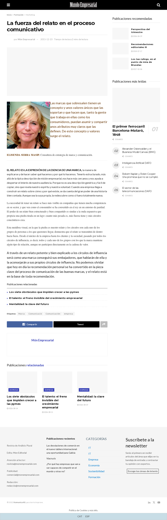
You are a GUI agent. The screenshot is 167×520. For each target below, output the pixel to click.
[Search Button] (158, 5)
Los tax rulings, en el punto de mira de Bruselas (143, 62)
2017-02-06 (137, 69)
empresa (68, 313)
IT (89, 447)
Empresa (14, 390)
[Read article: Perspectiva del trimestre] (120, 33)
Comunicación (53, 313)
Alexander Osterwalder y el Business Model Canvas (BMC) (138, 150)
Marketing (30, 15)
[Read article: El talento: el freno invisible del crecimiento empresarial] (57, 382)
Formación (18, 15)
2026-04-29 (137, 36)
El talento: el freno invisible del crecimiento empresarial (45, 298)
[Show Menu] (8, 5)
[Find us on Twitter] (154, 502)
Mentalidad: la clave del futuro (29, 304)
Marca (21, 313)
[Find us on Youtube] (159, 502)
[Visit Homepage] (83, 5)
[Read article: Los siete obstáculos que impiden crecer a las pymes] (22, 382)
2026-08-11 (48, 412)
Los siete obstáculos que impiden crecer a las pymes (44, 292)
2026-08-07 (83, 405)
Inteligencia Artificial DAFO (136, 163)
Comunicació (35, 313)
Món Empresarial (26, 39)
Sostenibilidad (96, 471)
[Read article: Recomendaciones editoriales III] (120, 48)
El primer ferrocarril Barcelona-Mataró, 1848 (128, 130)
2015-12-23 (46, 39)
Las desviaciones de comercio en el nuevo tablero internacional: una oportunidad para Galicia (63, 449)
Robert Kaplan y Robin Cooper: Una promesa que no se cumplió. (140, 175)
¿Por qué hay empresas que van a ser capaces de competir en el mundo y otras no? (63, 468)
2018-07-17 (137, 51)
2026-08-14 (13, 408)
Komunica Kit (19, 502)
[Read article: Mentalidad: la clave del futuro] (92, 382)
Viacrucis (51, 458)
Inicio (9, 15)
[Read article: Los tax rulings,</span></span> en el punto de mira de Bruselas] (120, 63)
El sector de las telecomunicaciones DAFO (137, 189)
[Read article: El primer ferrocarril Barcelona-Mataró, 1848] (136, 105)
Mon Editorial (20, 452)
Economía (93, 465)
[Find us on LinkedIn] (149, 502)
